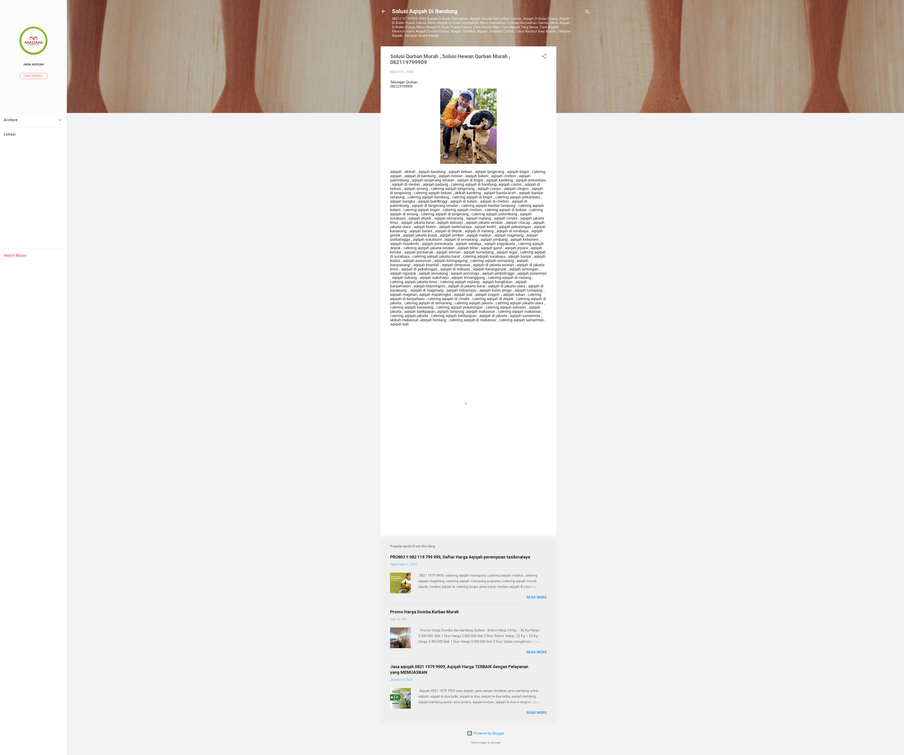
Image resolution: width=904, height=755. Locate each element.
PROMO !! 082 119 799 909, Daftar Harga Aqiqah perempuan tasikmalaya (460, 556)
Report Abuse (15, 255)
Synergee (495, 742)
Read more (536, 597)
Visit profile (33, 76)
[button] (544, 57)
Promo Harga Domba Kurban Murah (424, 611)
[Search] (587, 13)
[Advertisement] (575, 117)
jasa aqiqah (33, 64)
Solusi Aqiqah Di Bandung (424, 11)
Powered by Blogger (488, 733)
